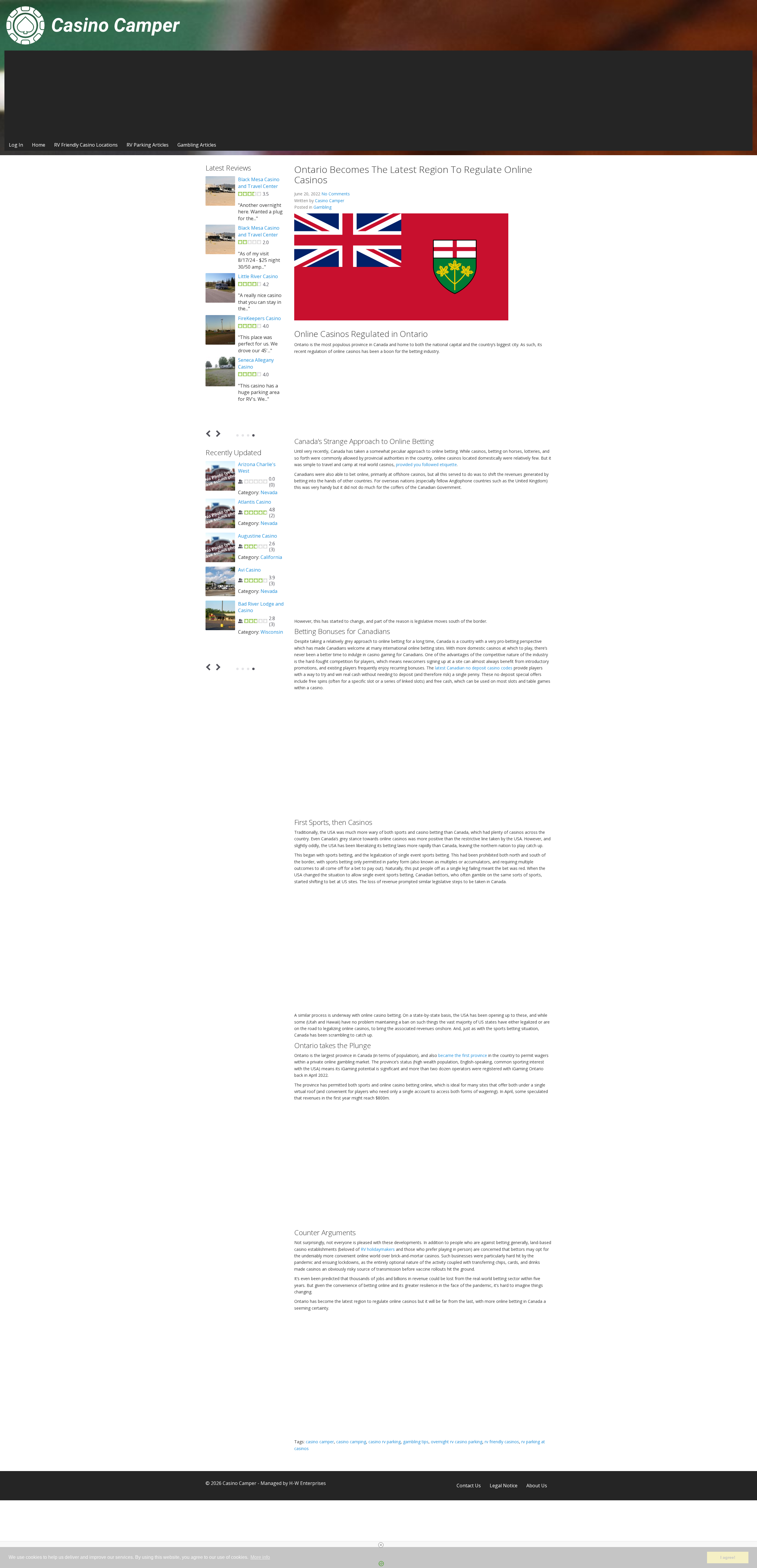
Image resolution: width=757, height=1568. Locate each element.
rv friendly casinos (502, 1441)
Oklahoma (272, 615)
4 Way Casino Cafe (258, 552)
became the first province (462, 1055)
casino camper (320, 1441)
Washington (251, 499)
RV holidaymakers (378, 1249)
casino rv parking (384, 1441)
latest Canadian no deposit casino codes (473, 668)
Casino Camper (329, 200)
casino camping (351, 1441)
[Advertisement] (378, 94)
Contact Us (469, 1485)
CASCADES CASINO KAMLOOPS (259, 279)
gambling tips (415, 1441)
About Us (536, 1485)
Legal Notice (503, 1485)
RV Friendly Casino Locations (86, 145)
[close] (381, 1545)
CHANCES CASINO (258, 331)
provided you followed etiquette (426, 464)
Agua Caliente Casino (261, 624)
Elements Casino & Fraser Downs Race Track (259, 186)
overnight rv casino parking (456, 1441)
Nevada (269, 574)
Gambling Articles (196, 145)
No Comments (335, 194)
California (271, 646)
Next (217, 433)
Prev (209, 433)
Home (38, 145)
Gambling (322, 207)
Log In (16, 145)
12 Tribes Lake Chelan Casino (254, 467)
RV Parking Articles (148, 145)
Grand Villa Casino (258, 234)
